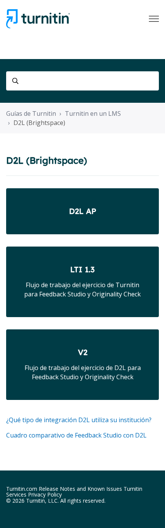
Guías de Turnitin (31, 113)
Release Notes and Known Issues (80, 488)
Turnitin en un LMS (93, 113)
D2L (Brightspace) (39, 122)
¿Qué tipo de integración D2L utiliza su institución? (79, 420)
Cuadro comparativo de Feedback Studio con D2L (76, 435)
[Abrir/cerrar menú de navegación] (154, 18)
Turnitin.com (21, 488)
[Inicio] (38, 18)
